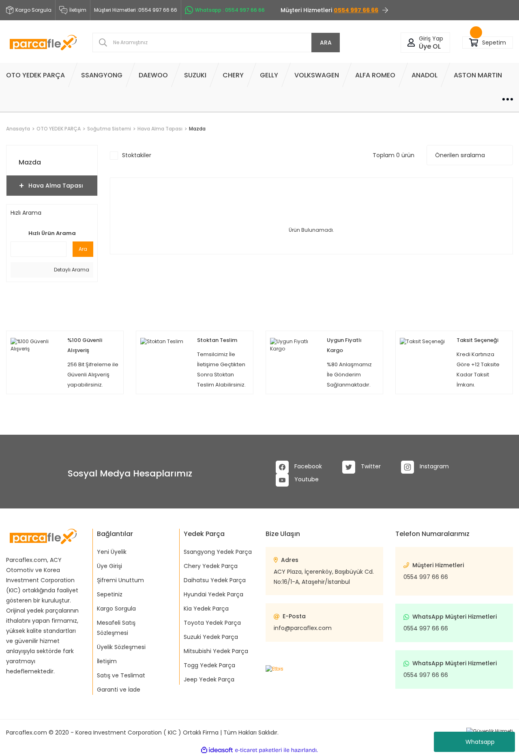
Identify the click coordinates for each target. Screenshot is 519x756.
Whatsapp (480, 742)
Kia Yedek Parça (206, 608)
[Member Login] (411, 42)
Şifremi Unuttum (120, 580)
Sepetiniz (109, 594)
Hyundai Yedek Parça (213, 594)
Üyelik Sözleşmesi (121, 647)
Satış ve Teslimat (121, 675)
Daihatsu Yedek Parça (215, 580)
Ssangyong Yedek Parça (218, 552)
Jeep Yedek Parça (209, 679)
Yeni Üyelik (112, 552)
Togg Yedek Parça (209, 665)
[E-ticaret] (258, 750)
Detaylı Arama (71, 269)
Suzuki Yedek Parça (211, 637)
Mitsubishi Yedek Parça (216, 651)
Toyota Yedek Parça (212, 623)
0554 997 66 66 (425, 577)
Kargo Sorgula (116, 608)
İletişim (77, 9)
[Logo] (43, 43)
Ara (83, 249)
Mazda (197, 128)
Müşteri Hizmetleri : (135, 9)
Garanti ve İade (118, 690)
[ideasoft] (217, 750)
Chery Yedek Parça (211, 566)
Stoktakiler (136, 155)
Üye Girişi (109, 566)
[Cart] (473, 42)
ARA (326, 42)
